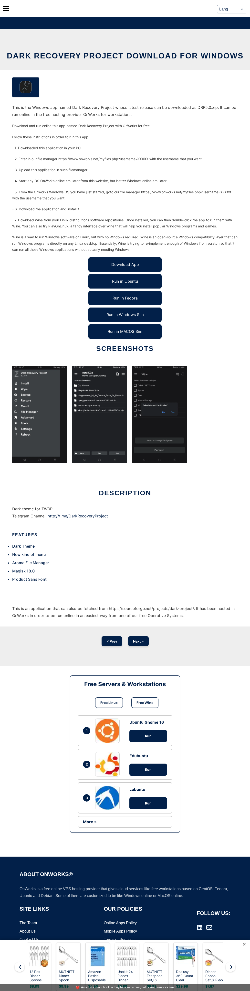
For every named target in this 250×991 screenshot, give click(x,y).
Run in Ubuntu (125, 281)
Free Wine (144, 703)
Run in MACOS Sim (125, 331)
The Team (28, 923)
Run (148, 736)
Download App (125, 264)
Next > (138, 641)
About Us (28, 931)
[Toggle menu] (6, 8)
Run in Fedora (125, 298)
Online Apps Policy (120, 923)
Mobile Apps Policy (120, 931)
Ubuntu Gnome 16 (146, 722)
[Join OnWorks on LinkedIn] (200, 927)
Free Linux (109, 703)
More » (90, 821)
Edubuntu (138, 755)
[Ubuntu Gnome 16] (109, 731)
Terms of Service (118, 939)
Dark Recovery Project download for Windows (125, 55)
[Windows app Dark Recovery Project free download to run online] (25, 87)
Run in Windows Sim (125, 314)
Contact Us (29, 939)
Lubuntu (137, 789)
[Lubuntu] (109, 798)
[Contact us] (209, 927)
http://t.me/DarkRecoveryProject (78, 516)
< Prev (111, 641)
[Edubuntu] (109, 764)
